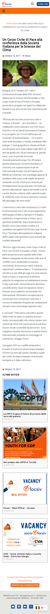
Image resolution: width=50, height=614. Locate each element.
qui (39, 207)
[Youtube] (25, 606)
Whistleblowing (25, 580)
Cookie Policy (13, 577)
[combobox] (22, 3)
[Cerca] (32, 4)
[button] (4, 11)
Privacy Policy (27, 577)
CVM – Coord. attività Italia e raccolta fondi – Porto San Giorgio (22, 555)
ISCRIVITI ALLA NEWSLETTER (25, 585)
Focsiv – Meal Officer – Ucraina (19, 508)
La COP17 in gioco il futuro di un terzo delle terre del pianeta (24, 415)
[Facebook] (19, 606)
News (15, 24)
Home (9, 24)
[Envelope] (13, 606)
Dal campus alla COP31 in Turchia (19, 462)
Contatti (38, 577)
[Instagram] (31, 606)
